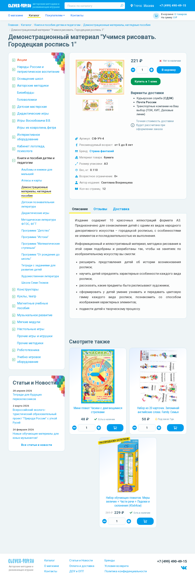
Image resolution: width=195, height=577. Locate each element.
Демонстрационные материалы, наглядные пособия (116, 24)
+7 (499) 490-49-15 (173, 5)
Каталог (34, 15)
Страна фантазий (102, 151)
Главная (13, 24)
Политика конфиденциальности (126, 571)
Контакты (76, 15)
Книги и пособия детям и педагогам (57, 24)
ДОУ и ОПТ (76, 571)
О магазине (15, 15)
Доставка (121, 209)
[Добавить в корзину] (115, 427)
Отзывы (100, 209)
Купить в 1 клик (146, 81)
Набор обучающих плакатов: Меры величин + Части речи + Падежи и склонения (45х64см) (128, 501)
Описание (80, 209)
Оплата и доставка (81, 566)
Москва (149, 5)
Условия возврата (117, 566)
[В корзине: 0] (169, 69)
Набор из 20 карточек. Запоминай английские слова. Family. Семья (158, 410)
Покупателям (53, 15)
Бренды (110, 560)
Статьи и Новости (81, 560)
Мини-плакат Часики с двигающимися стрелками (98, 410)
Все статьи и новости (36, 445)
